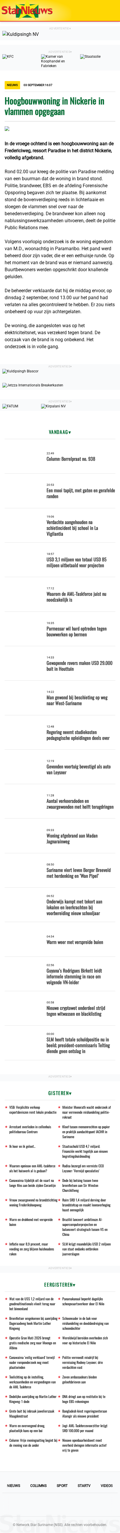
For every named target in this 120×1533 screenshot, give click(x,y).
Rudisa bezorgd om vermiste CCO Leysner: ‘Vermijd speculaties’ (83, 1168)
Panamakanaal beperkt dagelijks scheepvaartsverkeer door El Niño (83, 1301)
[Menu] (109, 10)
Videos (107, 1486)
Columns (38, 1486)
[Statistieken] (117, 1528)
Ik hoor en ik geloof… (22, 1146)
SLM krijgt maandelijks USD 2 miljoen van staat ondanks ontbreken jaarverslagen (86, 1248)
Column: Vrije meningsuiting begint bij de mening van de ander (33, 1443)
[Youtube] (40, 1504)
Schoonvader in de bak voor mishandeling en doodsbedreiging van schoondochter (85, 1323)
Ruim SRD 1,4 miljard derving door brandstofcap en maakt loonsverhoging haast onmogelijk (86, 1204)
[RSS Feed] (99, 1504)
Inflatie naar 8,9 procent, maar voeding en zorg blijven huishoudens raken (31, 1248)
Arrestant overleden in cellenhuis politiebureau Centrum (30, 1129)
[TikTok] (79, 1504)
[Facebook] (20, 1504)
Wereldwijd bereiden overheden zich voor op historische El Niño (85, 1340)
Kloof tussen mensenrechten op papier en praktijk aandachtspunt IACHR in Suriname (86, 1131)
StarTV (84, 1486)
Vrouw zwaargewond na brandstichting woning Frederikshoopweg (33, 1202)
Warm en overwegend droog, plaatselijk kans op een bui (27, 1428)
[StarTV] (102, 11)
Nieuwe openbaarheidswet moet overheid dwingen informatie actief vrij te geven (84, 1445)
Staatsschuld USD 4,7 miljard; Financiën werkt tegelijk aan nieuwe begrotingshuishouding (85, 1151)
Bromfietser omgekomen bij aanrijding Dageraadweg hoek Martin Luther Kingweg (33, 1323)
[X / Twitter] (60, 1504)
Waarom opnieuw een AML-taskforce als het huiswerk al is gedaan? (32, 1168)
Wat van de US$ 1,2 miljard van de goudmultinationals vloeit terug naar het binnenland (32, 1303)
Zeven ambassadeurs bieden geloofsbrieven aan (79, 1379)
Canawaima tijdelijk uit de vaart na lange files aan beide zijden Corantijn (32, 1183)
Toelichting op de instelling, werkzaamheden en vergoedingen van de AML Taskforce (32, 1381)
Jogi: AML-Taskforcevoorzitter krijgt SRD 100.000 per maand (84, 1428)
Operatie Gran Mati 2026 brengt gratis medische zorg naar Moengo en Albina (32, 1342)
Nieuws (13, 1486)
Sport (62, 1486)
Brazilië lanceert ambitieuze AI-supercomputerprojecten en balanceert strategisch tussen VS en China (84, 1227)
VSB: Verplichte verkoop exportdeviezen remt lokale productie (33, 1110)
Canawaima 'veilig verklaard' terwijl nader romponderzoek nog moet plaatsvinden (32, 1362)
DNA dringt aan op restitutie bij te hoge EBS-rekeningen (83, 1399)
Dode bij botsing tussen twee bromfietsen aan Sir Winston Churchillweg (80, 1185)
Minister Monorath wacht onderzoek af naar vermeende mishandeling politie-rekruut (86, 1112)
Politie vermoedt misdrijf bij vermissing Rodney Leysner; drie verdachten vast (82, 1362)
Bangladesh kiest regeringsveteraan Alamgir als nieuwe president (84, 1413)
